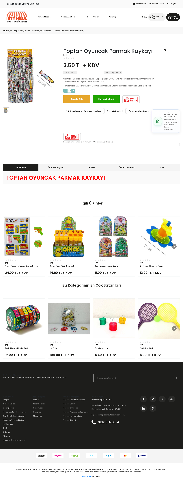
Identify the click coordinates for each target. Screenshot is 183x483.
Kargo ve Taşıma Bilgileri (13, 420)
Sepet (174, 16)
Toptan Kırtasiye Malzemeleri (76, 412)
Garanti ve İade (9, 404)
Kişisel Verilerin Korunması (14, 412)
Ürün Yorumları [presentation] (127, 167)
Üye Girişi (156, 16)
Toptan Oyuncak (22, 31)
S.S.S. (5, 428)
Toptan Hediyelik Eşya (72, 416)
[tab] (20, 167)
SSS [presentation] (162, 167)
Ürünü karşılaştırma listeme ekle (78, 111)
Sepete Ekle (77, 99)
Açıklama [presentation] (21, 167)
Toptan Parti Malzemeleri (74, 400)
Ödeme (6, 432)
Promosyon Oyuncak (41, 31)
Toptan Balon (69, 404)
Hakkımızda (141, 4)
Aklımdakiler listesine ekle (138, 111)
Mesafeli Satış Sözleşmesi (14, 440)
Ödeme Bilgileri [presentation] (56, 167)
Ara (145, 17)
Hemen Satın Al (106, 99)
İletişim (173, 4)
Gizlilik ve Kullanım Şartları (14, 416)
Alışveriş (6, 436)
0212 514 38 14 (13, 4)
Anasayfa (7, 31)
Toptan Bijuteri (69, 420)
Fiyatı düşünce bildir (115, 111)
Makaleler (37, 416)
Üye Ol (155, 18)
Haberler (37, 412)
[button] (8, 246)
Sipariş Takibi (158, 4)
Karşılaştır (97, 111)
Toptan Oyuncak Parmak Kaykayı (68, 31)
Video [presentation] (91, 167)
